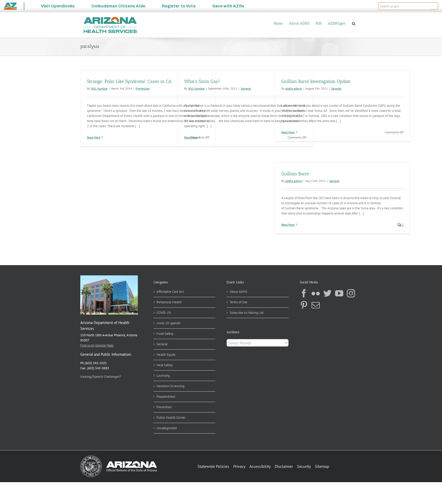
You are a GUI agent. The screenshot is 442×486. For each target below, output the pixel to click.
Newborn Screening (170, 386)
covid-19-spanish (168, 323)
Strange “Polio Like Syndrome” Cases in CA (129, 81)
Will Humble (99, 88)
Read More (93, 137)
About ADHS (238, 291)
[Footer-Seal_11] (118, 457)
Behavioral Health (169, 302)
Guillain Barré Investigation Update (315, 81)
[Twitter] (327, 293)
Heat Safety (165, 365)
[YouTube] (339, 293)
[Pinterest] (304, 305)
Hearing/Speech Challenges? (100, 376)
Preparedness (166, 396)
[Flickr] (316, 293)
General (246, 88)
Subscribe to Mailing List (246, 312)
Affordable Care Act (170, 291)
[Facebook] (304, 293)
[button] (433, 6)
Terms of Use (238, 302)
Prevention (143, 88)
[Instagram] (351, 293)
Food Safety (165, 333)
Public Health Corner (171, 417)
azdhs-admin (293, 88)
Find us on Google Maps (97, 345)
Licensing (163, 375)
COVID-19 (164, 312)
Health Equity (166, 354)
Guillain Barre (295, 174)
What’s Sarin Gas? (202, 81)
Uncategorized (167, 428)
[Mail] (316, 305)
